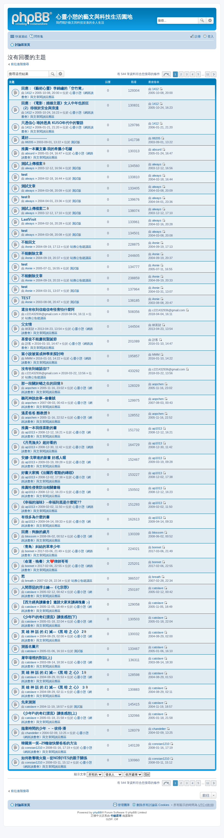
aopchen (31, 388)
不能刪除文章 (32, 253)
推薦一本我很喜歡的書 (39, 428)
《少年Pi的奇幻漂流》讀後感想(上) (49, 713)
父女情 (26, 324)
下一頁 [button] (213, 74)
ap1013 (30, 432)
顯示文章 (80, 774)
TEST (26, 298)
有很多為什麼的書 (35, 517)
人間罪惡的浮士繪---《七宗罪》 (46, 587)
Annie (29, 246)
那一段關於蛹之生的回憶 (40, 383)
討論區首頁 (22, 44)
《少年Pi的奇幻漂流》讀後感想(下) (49, 617)
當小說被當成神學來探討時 (42, 354)
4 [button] (192, 74)
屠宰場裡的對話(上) (36, 658)
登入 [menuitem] (211, 36)
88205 (29, 142)
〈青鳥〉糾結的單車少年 (40, 547)
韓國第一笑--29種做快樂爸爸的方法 (49, 743)
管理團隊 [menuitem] (124, 805)
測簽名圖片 (30, 646)
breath (29, 580)
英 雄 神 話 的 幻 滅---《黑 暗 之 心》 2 (52, 632)
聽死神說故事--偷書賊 (38, 398)
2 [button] (181, 74)
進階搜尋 (210, 20)
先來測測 (28, 702)
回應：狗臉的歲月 (35, 532)
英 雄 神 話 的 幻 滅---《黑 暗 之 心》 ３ (53, 687)
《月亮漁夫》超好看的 (39, 442)
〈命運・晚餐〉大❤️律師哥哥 (44, 561)
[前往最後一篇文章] (161, 89)
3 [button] (187, 74)
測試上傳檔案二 (33, 208)
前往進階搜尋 (20, 64)
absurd (29, 153)
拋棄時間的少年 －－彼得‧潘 (43, 728)
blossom (30, 536)
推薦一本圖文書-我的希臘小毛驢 (46, 149)
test (24, 174)
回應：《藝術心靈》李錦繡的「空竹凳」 (53, 88)
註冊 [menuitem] (198, 36)
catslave (30, 592)
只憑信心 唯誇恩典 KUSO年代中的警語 (52, 123)
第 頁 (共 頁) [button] (166, 74)
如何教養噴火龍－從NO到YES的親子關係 (54, 758)
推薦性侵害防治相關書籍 (40, 487)
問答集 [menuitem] (38, 36)
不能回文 (28, 242)
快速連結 (21, 36)
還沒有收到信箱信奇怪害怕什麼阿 (48, 309)
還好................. (34, 138)
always (29, 168)
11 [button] (207, 74)
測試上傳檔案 (32, 164)
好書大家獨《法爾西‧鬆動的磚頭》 (48, 473)
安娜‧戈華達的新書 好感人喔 (43, 458)
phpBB (97, 812)
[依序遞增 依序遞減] (133, 774)
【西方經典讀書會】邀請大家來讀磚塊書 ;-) (55, 602)
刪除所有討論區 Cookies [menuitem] (153, 805)
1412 (28, 92)
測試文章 (28, 186)
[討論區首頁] (32, 18)
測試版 (75, 142)
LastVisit (28, 219)
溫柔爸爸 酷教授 (34, 413)
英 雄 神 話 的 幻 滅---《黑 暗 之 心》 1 (52, 672)
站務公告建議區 (80, 246)
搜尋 (202, 20)
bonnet (29, 551)
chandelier (32, 733)
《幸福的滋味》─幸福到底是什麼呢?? (51, 502)
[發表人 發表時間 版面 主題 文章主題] (113, 774)
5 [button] (198, 74)
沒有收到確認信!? (35, 369)
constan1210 (33, 747)
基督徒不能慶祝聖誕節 (39, 339)
